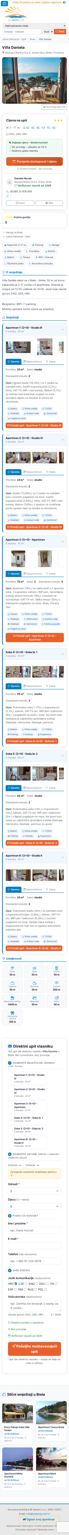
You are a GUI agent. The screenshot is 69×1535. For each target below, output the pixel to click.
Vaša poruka (25, 1296)
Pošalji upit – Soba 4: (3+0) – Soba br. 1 (33, 741)
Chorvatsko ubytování (25, 1529)
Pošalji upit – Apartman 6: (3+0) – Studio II (35, 948)
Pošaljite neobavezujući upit (36, 1349)
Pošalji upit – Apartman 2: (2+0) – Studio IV (36, 526)
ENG (32, 1284)
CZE (21, 1284)
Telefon (22, 1254)
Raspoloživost (34, 361)
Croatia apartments (44, 1526)
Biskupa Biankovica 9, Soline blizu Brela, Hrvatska (34, 52)
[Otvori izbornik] (4, 3)
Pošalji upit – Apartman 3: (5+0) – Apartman (36, 637)
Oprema (15, 361)
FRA (21, 1289)
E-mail (13, 1239)
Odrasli (14, 1184)
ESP (11, 1289)
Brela (32, 39)
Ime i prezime (18, 1223)
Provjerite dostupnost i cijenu (37, 161)
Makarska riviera (46, 1529)
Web (50, 203)
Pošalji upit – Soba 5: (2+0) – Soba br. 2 (33, 842)
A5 (38, 127)
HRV (11, 1284)
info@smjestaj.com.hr (38, 1513)
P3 (43, 127)
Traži (61, 31)
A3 (53, 127)
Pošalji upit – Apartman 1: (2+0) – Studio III (35, 425)
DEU (42, 1284)
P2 (48, 127)
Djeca (18, 1199)
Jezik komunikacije (29, 1278)
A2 (27, 127)
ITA (52, 1284)
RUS (31, 1289)
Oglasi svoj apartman (40, 1519)
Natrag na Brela (14, 232)
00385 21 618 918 (21, 191)
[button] (34, 220)
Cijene (52, 361)
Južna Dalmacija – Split (14, 39)
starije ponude (14, 1526)
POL (41, 1289)
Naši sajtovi (28, 1526)
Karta (22, 203)
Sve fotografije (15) (55, 107)
